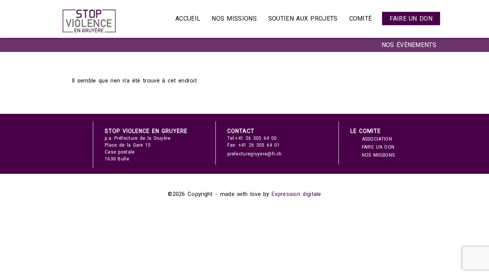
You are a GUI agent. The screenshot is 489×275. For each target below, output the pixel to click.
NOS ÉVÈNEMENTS (409, 45)
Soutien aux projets (303, 18)
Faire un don (411, 18)
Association (377, 139)
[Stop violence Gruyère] (89, 32)
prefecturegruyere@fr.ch (254, 154)
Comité (360, 18)
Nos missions (234, 18)
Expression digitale (296, 194)
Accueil (187, 18)
